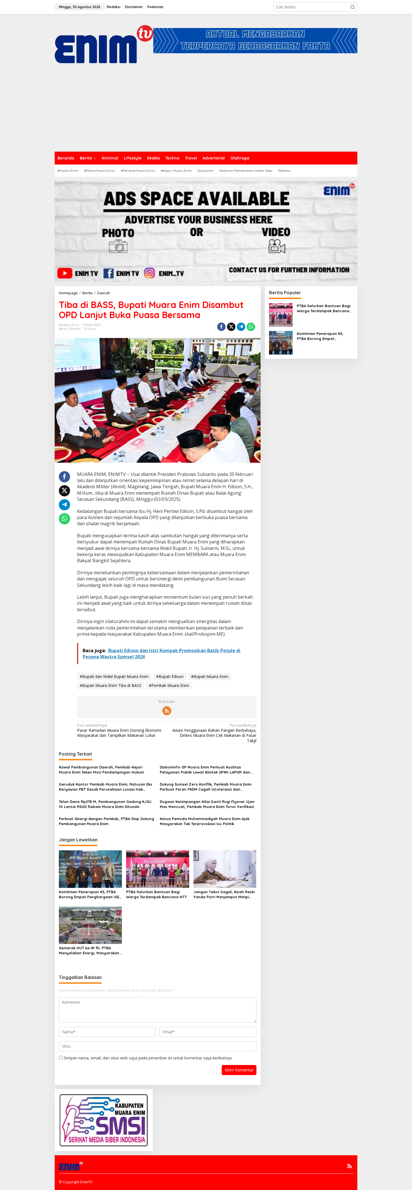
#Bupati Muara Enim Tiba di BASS (110, 685)
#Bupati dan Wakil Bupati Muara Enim (114, 676)
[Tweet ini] (231, 327)
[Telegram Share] (241, 327)
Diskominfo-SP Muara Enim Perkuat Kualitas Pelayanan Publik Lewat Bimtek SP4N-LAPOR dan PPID (205, 770)
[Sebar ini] (221, 327)
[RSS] (166, 710)
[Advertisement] (206, 109)
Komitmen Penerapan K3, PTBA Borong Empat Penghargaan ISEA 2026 (90, 894)
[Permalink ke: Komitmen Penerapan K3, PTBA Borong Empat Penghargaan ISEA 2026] (90, 868)
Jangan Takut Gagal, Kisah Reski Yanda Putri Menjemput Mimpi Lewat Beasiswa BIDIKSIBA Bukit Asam (223, 894)
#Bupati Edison (170, 676)
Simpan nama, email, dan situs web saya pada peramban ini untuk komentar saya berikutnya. (148, 1058)
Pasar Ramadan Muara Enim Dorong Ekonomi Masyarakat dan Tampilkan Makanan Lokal (119, 730)
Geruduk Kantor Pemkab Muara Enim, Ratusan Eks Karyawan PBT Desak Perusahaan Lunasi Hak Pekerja (105, 787)
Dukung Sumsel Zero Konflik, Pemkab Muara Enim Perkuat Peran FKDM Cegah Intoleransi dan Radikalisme (205, 787)
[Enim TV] (104, 40)
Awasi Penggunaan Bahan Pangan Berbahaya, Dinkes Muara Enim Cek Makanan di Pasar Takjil (214, 733)
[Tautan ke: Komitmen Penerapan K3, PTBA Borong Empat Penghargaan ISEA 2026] (281, 342)
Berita (63, 329)
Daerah (74, 329)
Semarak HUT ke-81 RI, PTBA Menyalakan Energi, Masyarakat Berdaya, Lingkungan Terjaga (89, 950)
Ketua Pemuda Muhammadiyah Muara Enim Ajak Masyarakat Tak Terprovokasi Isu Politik (204, 821)
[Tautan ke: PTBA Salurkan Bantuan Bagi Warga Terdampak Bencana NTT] (281, 314)
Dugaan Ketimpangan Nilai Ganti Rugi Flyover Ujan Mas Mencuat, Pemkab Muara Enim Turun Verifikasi (207, 804)
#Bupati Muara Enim (209, 676)
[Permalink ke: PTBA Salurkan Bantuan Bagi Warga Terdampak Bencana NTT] (157, 868)
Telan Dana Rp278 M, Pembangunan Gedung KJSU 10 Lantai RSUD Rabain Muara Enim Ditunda (105, 804)
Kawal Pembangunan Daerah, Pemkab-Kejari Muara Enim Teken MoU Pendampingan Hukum (101, 769)
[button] (352, 7)
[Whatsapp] (251, 327)
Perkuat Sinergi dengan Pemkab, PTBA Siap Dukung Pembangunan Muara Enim (106, 821)
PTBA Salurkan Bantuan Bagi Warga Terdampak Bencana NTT (156, 894)
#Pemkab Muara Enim (169, 685)
